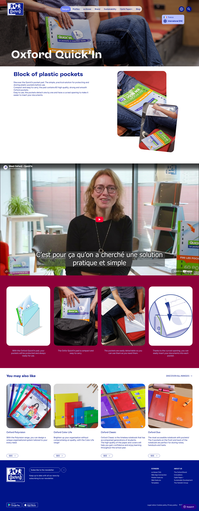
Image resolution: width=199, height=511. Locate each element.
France (171, 17)
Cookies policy (162, 505)
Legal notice (151, 505)
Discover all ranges (177, 376)
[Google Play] (14, 504)
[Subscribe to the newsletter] (63, 470)
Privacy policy (172, 505)
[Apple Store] (30, 504)
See (11, 455)
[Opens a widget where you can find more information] (189, 507)
